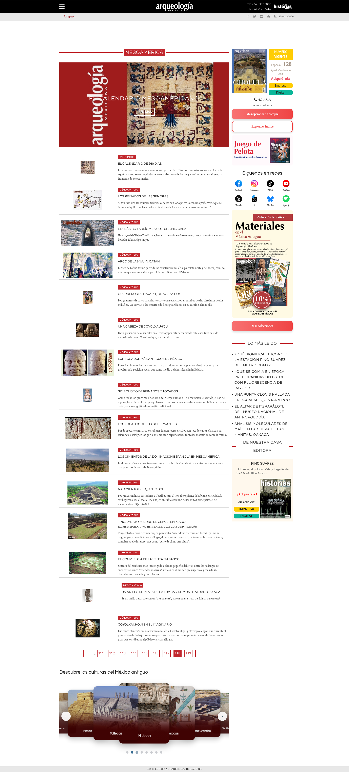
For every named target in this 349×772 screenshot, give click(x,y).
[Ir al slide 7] (156, 752)
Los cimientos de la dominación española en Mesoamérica (169, 456)
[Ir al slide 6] (151, 752)
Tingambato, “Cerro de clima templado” (152, 521)
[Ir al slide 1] (127, 752)
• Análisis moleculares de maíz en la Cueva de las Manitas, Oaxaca (260, 429)
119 (188, 653)
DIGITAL (246, 516)
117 (166, 653)
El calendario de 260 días (140, 163)
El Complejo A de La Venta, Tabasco (149, 559)
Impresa (281, 85)
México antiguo (129, 190)
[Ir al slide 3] (137, 752)
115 (144, 653)
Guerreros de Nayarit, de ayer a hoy (149, 294)
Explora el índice (262, 126)
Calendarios (127, 157)
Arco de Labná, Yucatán (139, 261)
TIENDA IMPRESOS (259, 4)
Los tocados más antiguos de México (150, 358)
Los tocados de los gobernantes (147, 424)
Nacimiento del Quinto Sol (141, 489)
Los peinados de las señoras (143, 196)
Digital (280, 92)
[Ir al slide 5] (146, 752)
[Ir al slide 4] (142, 752)
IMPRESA (246, 509)
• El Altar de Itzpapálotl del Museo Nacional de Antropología (258, 411)
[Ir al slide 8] (161, 752)
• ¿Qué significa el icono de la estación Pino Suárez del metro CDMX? (261, 359)
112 (112, 653)
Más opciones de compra (262, 114)
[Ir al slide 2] (132, 752)
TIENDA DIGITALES (259, 9)
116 (155, 653)
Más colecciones (262, 326)
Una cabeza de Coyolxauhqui (143, 326)
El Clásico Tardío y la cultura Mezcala (152, 229)
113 (123, 653)
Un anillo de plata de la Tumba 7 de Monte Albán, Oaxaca (171, 592)
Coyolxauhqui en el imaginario (145, 624)
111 (101, 653)
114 (134, 653)
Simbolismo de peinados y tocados (148, 391)
